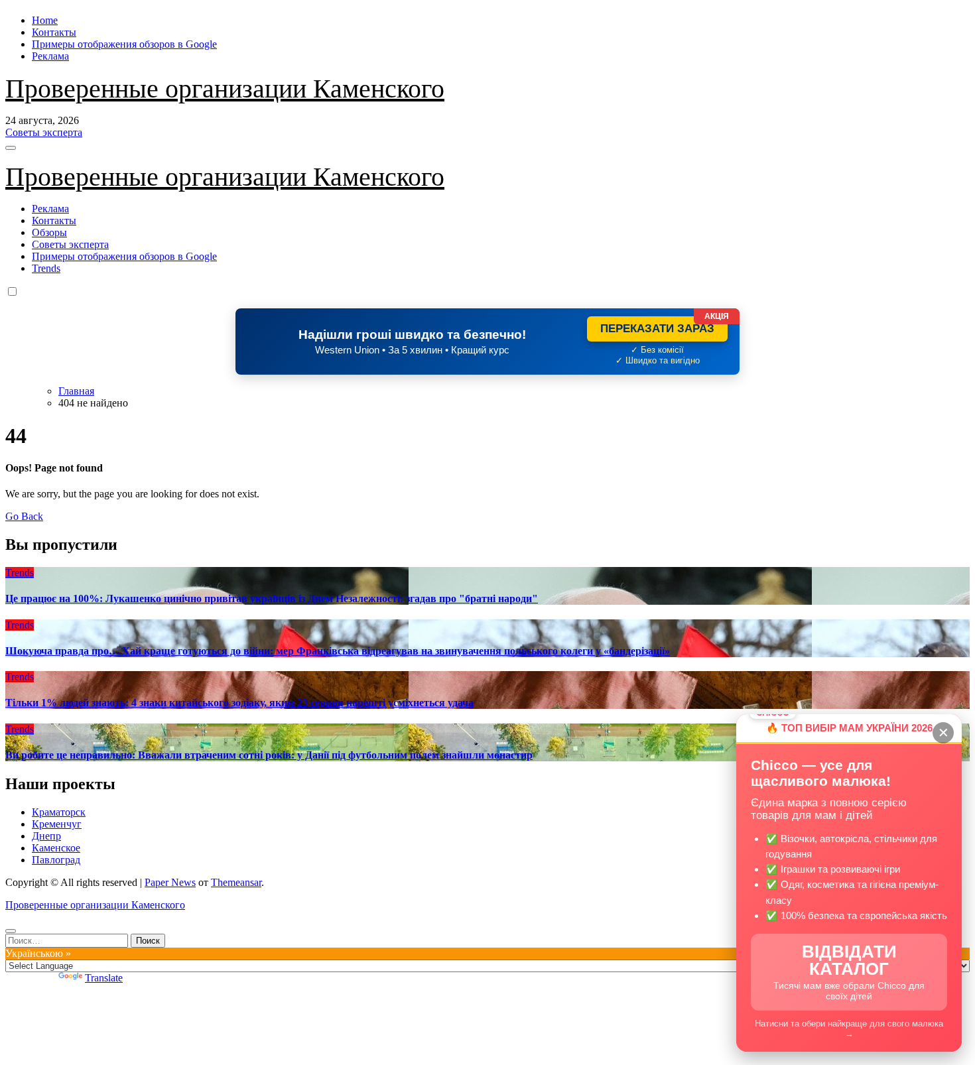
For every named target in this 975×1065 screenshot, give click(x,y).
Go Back (24, 516)
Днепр (46, 836)
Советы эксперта (70, 244)
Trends (46, 268)
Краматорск (59, 812)
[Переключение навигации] (10, 148)
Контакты (54, 32)
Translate (104, 977)
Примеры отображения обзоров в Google (124, 44)
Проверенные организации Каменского (224, 88)
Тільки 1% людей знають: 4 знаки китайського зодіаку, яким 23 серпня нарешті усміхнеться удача (239, 702)
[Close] (10, 931)
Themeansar (236, 882)
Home (45, 20)
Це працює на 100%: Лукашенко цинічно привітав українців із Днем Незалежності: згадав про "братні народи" (271, 598)
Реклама (50, 56)
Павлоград (56, 859)
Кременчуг (57, 824)
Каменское (56, 847)
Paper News (170, 882)
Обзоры (49, 232)
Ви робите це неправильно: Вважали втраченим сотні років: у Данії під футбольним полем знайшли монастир (269, 755)
